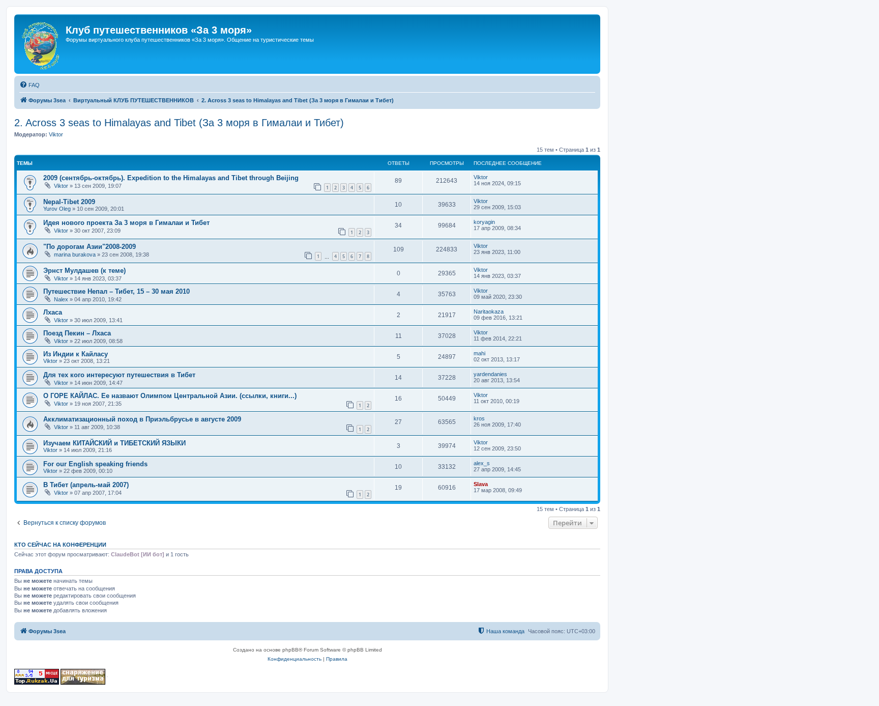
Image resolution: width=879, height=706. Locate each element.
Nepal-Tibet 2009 (69, 202)
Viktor (56, 134)
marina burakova (75, 254)
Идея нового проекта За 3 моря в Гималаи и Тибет (126, 223)
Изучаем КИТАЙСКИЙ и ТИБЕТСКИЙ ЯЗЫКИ (114, 443)
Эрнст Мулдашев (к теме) (84, 270)
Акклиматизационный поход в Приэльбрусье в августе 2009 (142, 419)
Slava (481, 484)
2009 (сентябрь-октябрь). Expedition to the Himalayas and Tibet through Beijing (171, 178)
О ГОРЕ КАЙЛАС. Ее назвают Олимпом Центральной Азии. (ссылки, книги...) (170, 396)
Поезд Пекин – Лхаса (77, 333)
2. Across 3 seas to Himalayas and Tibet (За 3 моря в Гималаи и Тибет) (179, 122)
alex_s (482, 463)
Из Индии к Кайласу (75, 354)
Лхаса (52, 312)
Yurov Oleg (57, 209)
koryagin (484, 222)
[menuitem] (29, 85)
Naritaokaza (489, 311)
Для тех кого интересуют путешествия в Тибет (119, 375)
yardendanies (490, 374)
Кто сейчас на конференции (60, 545)
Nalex (61, 299)
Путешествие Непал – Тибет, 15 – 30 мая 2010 (116, 291)
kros (479, 418)
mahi (479, 353)
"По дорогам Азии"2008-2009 (89, 246)
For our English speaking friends (95, 464)
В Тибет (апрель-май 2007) (86, 485)
